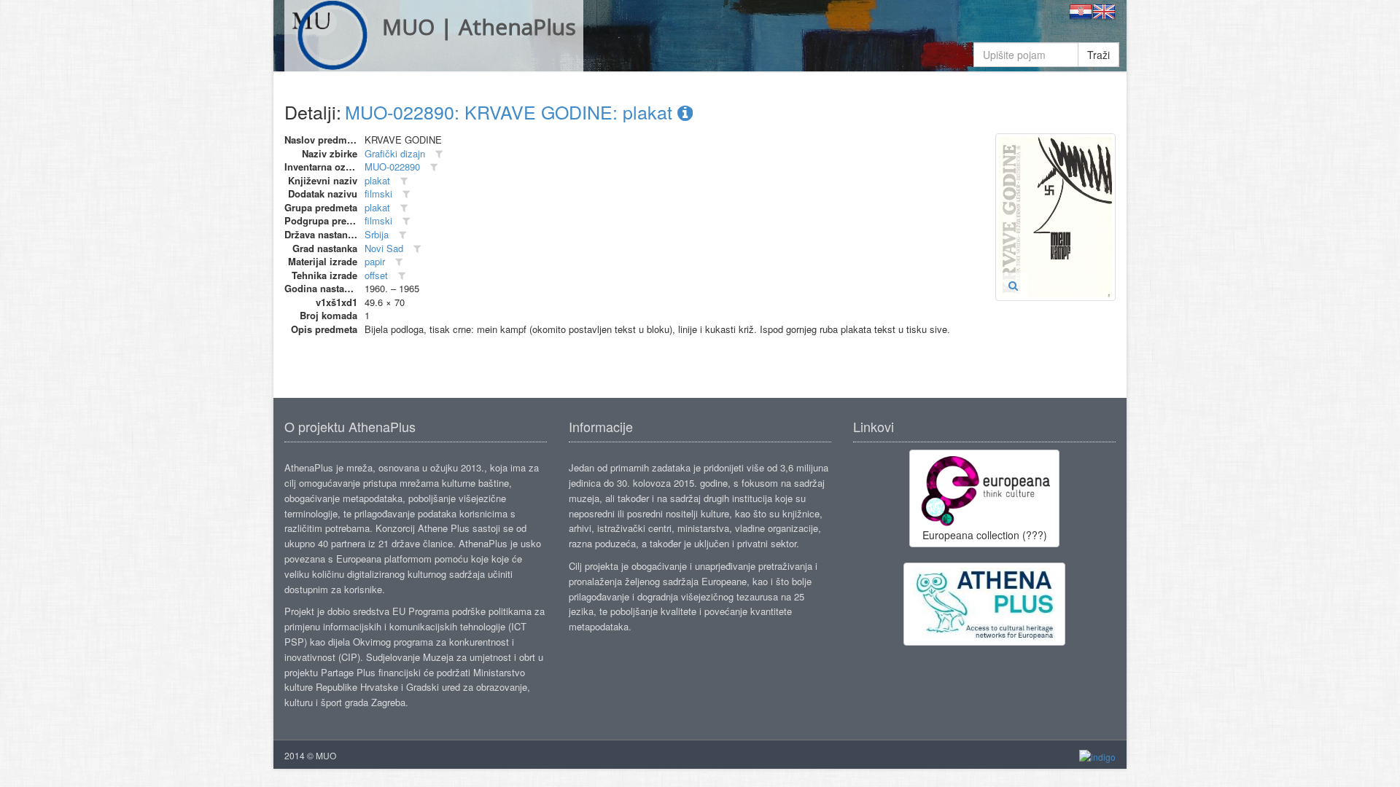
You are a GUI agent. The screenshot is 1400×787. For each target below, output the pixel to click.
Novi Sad (384, 248)
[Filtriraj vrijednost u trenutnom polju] (439, 154)
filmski (378, 193)
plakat (377, 180)
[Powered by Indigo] (1097, 756)
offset (376, 275)
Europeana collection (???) (984, 535)
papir (375, 261)
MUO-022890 (392, 166)
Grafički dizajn (395, 153)
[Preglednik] (1013, 285)
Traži (1098, 54)
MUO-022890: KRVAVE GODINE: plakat (511, 111)
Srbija (377, 234)
